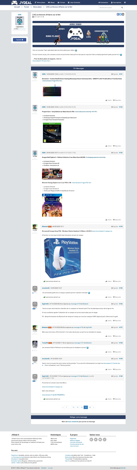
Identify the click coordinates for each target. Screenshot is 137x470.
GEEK (19, 14)
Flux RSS (50, 468)
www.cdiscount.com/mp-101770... (86, 111)
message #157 (79, 343)
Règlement (73, 438)
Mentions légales (75, 440)
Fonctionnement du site (77, 444)
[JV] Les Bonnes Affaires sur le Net (59, 7)
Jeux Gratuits (74, 2)
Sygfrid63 (45, 304)
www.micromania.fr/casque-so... (102, 231)
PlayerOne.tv (14, 455)
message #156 (78, 327)
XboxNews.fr (15, 459)
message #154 (76, 304)
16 (90, 407)
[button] (125, 2)
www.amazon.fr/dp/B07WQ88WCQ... (53, 395)
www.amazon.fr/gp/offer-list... (52, 81)
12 (73, 407)
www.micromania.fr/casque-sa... (52, 387)
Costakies (68, 455)
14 (81, 407)
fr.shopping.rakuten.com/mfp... (96, 157)
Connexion (104, 2)
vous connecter (73, 421)
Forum (62, 2)
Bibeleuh (45, 226)
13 (77, 407)
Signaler (19, 40)
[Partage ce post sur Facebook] (118, 14)
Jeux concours (74, 446)
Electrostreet (68, 457)
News (52, 2)
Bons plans (40, 2)
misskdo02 (45, 288)
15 (86, 407)
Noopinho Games (16, 461)
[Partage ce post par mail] (123, 14)
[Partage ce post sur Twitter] (120, 14)
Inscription (117, 2)
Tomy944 (45, 343)
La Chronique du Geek (17, 457)
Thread (67, 459)
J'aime (109, 100)
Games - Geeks (15, 462)
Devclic (123, 468)
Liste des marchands (76, 442)
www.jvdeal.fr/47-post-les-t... (41, 61)
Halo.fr (67, 461)
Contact (44, 468)
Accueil (17, 7)
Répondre (117, 100)
